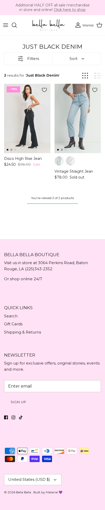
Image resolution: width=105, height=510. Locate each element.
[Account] (76, 25)
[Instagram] (13, 417)
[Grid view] (85, 76)
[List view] (98, 76)
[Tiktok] (21, 417)
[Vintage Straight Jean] (78, 118)
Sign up (18, 402)
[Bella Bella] (48, 25)
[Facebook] (6, 417)
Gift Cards (13, 323)
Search (11, 316)
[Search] (16, 25)
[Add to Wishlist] (44, 90)
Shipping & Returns (22, 332)
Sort (73, 58)
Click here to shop (70, 9)
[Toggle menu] (5, 25)
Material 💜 (54, 492)
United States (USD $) (29, 479)
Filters (33, 58)
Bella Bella (24, 492)
